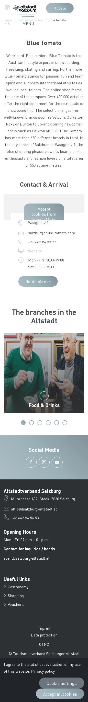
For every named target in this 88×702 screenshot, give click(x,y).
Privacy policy (43, 671)
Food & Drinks (44, 405)
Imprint (44, 628)
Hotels (59, 8)
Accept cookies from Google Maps (44, 214)
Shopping (16, 595)
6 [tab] (64, 422)
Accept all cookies (60, 694)
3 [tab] (39, 422)
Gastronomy (18, 586)
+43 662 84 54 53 (25, 517)
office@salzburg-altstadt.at (34, 508)
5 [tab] (56, 422)
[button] (13, 7)
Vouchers (16, 604)
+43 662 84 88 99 (42, 241)
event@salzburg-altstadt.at (27, 558)
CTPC (44, 644)
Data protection (44, 634)
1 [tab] (23, 422)
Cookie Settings (61, 683)
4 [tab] (48, 422)
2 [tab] (31, 422)
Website (35, 250)
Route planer (38, 281)
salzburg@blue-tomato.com (51, 232)
